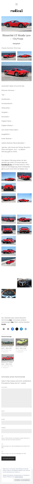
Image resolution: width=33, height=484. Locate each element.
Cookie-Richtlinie (19, 476)
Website (3, 427)
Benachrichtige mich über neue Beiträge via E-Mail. (13, 453)
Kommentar (4, 387)
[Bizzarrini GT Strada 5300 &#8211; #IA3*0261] (7, 342)
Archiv (3, 324)
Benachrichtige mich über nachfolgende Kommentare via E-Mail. (15, 446)
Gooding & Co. (6, 164)
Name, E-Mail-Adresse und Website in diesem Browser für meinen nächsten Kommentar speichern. (15, 438)
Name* (3, 411)
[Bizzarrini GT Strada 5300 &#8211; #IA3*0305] (7, 357)
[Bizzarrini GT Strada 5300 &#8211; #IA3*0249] (22, 342)
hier (10, 320)
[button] (8, 55)
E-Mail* (3, 419)
